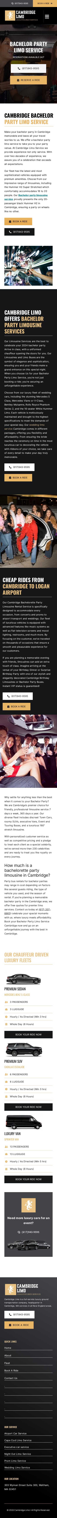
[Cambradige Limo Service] (21, 11)
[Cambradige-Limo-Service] (22, 1284)
